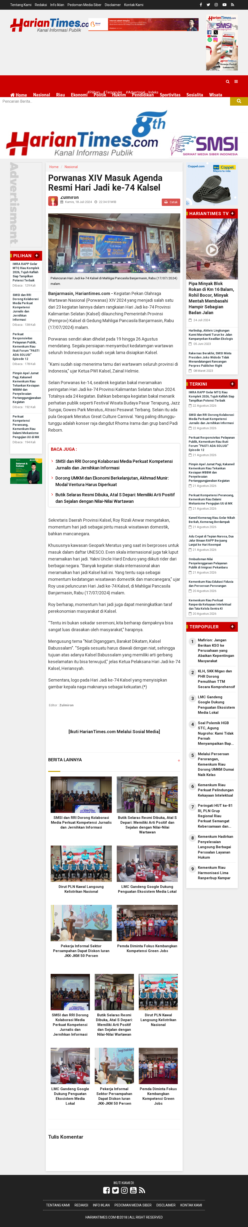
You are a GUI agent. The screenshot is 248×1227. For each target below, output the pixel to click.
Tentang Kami (20, 5)
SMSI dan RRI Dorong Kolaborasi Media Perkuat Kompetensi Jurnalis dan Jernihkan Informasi (26, 307)
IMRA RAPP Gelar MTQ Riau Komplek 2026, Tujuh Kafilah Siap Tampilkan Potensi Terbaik (26, 272)
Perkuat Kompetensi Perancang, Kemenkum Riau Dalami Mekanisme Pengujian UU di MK (211, 499)
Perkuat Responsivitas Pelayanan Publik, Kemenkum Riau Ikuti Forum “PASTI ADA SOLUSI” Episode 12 (26, 347)
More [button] (38, 106)
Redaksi (41, 5)
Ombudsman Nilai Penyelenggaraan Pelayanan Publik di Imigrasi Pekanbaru (208, 563)
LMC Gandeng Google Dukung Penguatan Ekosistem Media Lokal (216, 705)
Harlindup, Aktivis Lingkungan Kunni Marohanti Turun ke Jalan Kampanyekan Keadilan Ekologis (211, 335)
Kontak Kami (133, 5)
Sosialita (194, 95)
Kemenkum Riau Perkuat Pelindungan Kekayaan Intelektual (216, 790)
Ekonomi (79, 95)
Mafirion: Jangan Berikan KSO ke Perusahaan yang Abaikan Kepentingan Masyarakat (216, 650)
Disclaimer (113, 5)
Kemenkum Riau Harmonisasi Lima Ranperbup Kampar (214, 872)
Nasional (41, 95)
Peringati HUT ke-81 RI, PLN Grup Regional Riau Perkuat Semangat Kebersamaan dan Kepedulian (215, 816)
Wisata (215, 95)
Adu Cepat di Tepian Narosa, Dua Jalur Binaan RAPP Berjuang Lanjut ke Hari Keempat (211, 540)
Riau (60, 95)
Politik (100, 95)
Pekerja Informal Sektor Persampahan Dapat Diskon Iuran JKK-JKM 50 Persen (81, 951)
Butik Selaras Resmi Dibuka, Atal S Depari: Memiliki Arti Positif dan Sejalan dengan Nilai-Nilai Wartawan (115, 498)
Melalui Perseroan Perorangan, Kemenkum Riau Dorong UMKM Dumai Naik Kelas (216, 764)
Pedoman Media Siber (84, 5)
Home (21, 95)
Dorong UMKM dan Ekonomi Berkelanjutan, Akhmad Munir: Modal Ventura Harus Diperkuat (112, 481)
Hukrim (119, 95)
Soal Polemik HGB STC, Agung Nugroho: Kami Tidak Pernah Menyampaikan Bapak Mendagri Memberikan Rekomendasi (216, 733)
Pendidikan (143, 95)
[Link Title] (106, 1190)
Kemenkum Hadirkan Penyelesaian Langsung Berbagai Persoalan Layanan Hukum (215, 847)
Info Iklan (57, 5)
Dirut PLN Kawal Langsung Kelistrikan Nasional (158, 1020)
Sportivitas (170, 95)
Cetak (173, 202)
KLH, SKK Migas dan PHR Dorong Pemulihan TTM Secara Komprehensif (216, 679)
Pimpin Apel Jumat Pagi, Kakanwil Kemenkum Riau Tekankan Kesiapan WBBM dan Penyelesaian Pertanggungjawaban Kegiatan (211, 472)
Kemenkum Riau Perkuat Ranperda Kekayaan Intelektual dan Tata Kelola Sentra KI (210, 604)
